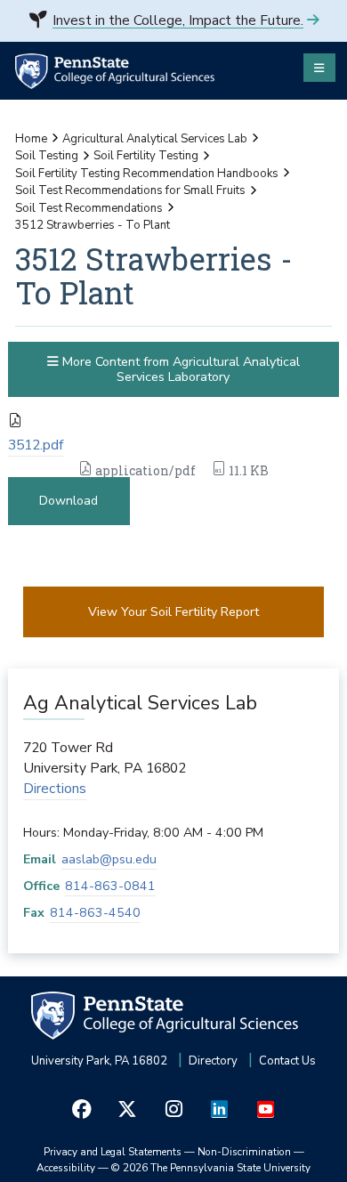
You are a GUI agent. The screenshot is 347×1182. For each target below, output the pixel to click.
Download (68, 500)
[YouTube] (265, 1109)
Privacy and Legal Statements (113, 1152)
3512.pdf (35, 445)
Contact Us (287, 1061)
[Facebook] (82, 1109)
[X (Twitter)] (128, 1109)
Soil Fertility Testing (145, 156)
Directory (213, 1061)
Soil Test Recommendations (89, 208)
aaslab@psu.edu (109, 859)
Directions (54, 788)
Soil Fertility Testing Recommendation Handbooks (146, 174)
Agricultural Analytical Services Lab (154, 139)
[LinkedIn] (219, 1109)
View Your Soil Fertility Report (173, 611)
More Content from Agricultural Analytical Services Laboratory (179, 369)
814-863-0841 (110, 886)
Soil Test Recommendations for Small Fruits (130, 190)
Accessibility (65, 1168)
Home (31, 139)
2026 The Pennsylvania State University (211, 1168)
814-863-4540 (95, 912)
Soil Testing (46, 156)
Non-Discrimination (244, 1152)
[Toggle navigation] (319, 67)
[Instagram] (173, 1109)
